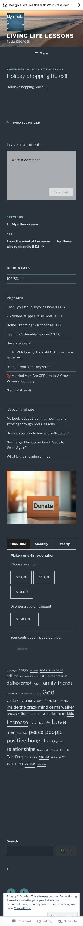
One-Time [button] (18, 544)
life (47, 723)
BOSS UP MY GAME (51, 670)
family (48, 683)
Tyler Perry (15, 757)
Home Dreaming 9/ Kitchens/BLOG (34, 325)
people (54, 732)
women (15, 763)
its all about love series (39, 714)
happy (64, 700)
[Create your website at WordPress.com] (41, 5)
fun (38, 693)
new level (22, 733)
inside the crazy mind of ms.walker (40, 707)
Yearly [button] (65, 544)
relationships (21, 749)
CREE (43, 675)
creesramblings (57, 675)
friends (65, 683)
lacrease (55, 69)
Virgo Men (15, 298)
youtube (41, 764)
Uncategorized (27, 122)
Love (59, 722)
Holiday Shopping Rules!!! (26, 87)
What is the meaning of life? (28, 457)
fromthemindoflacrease (21, 693)
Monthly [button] (41, 544)
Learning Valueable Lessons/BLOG (34, 334)
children (12, 676)
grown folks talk (46, 700)
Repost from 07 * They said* (28, 367)
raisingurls (56, 741)
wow (30, 763)
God (48, 692)
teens (54, 749)
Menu (44, 53)
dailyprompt (19, 683)
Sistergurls (43, 750)
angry (23, 670)
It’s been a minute (20, 410)
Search (12, 841)
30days (12, 670)
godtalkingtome (19, 700)
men (11, 732)
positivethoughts (27, 740)
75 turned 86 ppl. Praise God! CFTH (34, 316)
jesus (61, 713)
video (44, 756)
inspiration (13, 713)
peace (36, 732)
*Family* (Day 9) (19, 390)
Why (62, 757)
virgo (54, 757)
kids (70, 713)
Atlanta (34, 670)
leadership (36, 723)
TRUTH (64, 749)
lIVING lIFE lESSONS (40, 36)
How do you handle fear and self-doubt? (38, 433)
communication (29, 675)
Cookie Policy (22, 908)
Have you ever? (19, 343)
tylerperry (31, 757)
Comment (61, 192)
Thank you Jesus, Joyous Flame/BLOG (36, 307)
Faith (36, 683)
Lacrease (17, 722)
